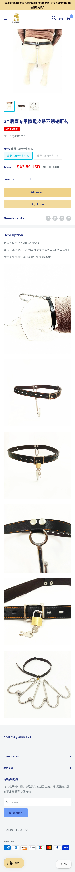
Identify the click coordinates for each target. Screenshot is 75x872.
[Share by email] (68, 218)
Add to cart (37, 192)
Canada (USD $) (14, 829)
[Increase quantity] (40, 179)
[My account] (61, 18)
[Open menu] (5, 18)
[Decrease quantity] (21, 179)
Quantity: (9, 179)
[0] (68, 18)
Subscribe (15, 812)
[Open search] (54, 18)
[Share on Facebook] (48, 218)
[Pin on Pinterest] (55, 218)
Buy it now (37, 204)
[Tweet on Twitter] (61, 218)
